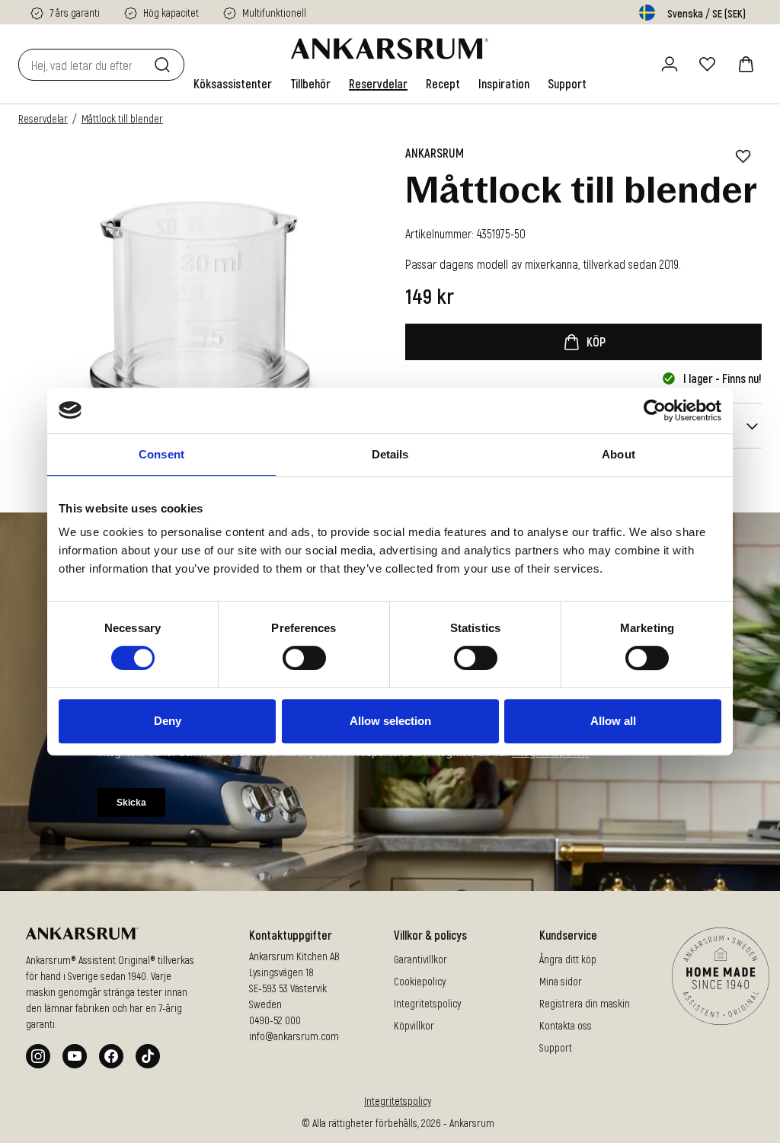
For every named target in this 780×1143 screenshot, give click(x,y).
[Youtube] (74, 1056)
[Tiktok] (148, 1056)
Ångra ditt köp (567, 959)
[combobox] (83, 64)
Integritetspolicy (427, 1003)
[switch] (304, 658)
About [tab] (618, 454)
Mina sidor (560, 981)
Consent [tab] (161, 454)
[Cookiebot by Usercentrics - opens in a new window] (654, 410)
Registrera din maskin (584, 1003)
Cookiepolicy (420, 981)
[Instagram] (38, 1056)
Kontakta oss (565, 1025)
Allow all (613, 720)
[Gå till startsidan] (389, 48)
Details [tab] (390, 454)
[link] (232, 84)
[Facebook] (111, 1056)
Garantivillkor (420, 959)
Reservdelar (43, 118)
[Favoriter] (708, 64)
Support (555, 1047)
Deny (167, 720)
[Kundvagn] (746, 64)
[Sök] (165, 64)
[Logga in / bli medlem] (670, 64)
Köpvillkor (414, 1025)
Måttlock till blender (122, 118)
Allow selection (390, 720)
